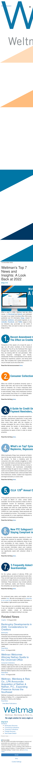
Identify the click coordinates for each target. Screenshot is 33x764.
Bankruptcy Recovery (11, 726)
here (21, 365)
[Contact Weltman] (7, 722)
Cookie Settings (16, 762)
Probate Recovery (10, 731)
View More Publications (9, 703)
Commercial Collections (12, 727)
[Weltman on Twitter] (5, 722)
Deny (16, 758)
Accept (16, 755)
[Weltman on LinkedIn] (3, 722)
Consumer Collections (8, 663)
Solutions (4, 724)
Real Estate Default (10, 733)
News (3, 650)
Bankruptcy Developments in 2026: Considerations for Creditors (16, 626)
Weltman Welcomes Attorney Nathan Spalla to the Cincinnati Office (15, 657)
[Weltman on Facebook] (1, 722)
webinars (11, 320)
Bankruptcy (4, 633)
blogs (22, 318)
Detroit (20, 314)
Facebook (11, 322)
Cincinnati (11, 314)
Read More (4, 648)
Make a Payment (6, 6)
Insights (3, 620)
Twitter (20, 322)
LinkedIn (4, 322)
